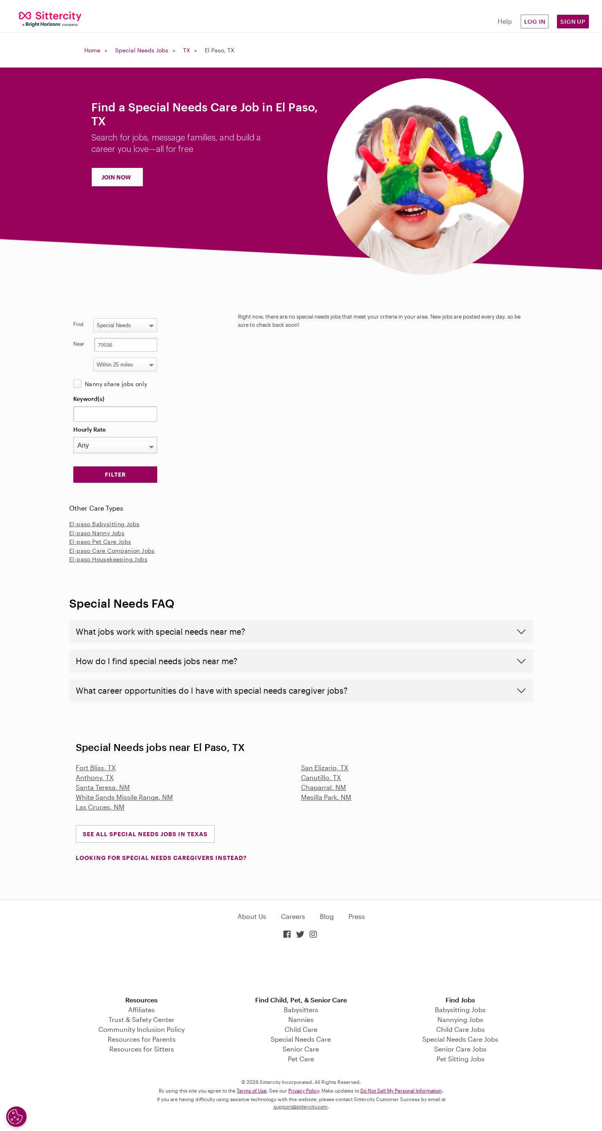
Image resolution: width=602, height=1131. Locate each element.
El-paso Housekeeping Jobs (108, 559)
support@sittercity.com (301, 1106)
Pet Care (301, 1059)
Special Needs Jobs (141, 50)
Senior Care (301, 1049)
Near (78, 343)
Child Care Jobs (460, 1029)
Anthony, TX (95, 777)
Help (505, 21)
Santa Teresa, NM (103, 787)
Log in (534, 21)
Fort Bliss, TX (96, 767)
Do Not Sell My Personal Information (401, 1090)
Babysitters (301, 1009)
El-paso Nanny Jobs (96, 532)
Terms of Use (252, 1090)
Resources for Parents (142, 1039)
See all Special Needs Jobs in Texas (145, 833)
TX (186, 50)
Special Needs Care (301, 1039)
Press (357, 916)
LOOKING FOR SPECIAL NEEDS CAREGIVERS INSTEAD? (161, 857)
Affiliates (141, 1009)
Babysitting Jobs (460, 1009)
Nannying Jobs (460, 1019)
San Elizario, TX (325, 767)
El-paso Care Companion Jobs (112, 550)
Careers (293, 916)
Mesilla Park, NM (326, 797)
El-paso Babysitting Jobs (104, 523)
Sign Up (573, 21)
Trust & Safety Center (141, 1019)
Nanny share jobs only (116, 383)
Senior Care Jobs (460, 1049)
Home (92, 50)
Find (78, 324)
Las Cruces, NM (100, 807)
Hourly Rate (89, 429)
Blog (327, 916)
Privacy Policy (303, 1090)
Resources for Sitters (141, 1049)
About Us (252, 916)
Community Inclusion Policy (141, 1029)
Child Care (301, 1029)
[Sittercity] (50, 18)
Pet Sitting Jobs (460, 1059)
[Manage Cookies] (16, 1116)
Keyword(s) (88, 398)
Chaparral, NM (323, 787)
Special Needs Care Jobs (460, 1039)
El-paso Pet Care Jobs (100, 541)
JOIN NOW (116, 177)
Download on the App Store (301, 968)
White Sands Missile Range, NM (124, 797)
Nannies (301, 1019)
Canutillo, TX (321, 777)
